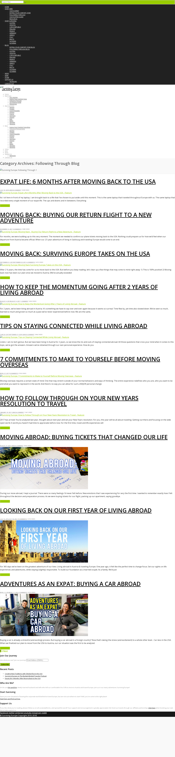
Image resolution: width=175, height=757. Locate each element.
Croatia (13, 25)
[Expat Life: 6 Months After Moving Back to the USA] (36, 192)
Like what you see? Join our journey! (13, 660)
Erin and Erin (12, 687)
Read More (5, 205)
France (12, 31)
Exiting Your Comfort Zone (20, 13)
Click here (151, 708)
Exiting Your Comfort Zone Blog (22, 47)
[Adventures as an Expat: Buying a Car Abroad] (44, 635)
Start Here (9, 9)
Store (7, 78)
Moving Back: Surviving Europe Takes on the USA (75, 253)
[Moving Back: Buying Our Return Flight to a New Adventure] (40, 231)
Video (7, 74)
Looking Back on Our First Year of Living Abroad (76, 510)
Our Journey (14, 11)
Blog (7, 45)
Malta (12, 39)
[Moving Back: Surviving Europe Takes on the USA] (35, 265)
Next (5, 651)
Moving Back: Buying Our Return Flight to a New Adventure (76, 217)
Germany (13, 33)
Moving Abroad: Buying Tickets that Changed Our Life (84, 437)
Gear (6, 76)
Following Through (17, 15)
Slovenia (13, 43)
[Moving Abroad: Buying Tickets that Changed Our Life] (44, 488)
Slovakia (13, 41)
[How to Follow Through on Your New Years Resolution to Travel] (42, 415)
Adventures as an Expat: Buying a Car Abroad (70, 584)
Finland (12, 29)
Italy (11, 37)
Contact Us (9, 84)
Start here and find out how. (10, 699)
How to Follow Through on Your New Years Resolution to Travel (69, 401)
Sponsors (13, 82)
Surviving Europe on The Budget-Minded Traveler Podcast (26, 676)
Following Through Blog (20, 49)
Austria (12, 23)
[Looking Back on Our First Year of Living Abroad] (44, 562)
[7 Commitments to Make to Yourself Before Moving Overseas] (41, 376)
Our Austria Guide (16, 17)
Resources (13, 19)
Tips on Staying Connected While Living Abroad (73, 326)
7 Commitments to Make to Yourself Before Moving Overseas (80, 362)
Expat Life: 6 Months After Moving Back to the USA (78, 181)
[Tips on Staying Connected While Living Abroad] (34, 337)
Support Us (9, 80)
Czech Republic (15, 27)
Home (7, 7)
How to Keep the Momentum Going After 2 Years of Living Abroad (79, 289)
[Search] (25, 2)
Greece (12, 35)
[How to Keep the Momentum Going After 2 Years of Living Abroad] (43, 304)
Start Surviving (10, 21)
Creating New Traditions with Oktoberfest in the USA (23, 674)
